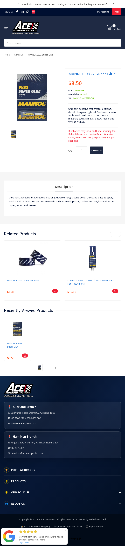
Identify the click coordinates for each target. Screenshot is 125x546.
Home (7, 54)
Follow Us (8, 11)
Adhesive (18, 54)
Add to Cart (97, 150)
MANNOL (80, 90)
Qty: (70, 150)
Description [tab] (64, 186)
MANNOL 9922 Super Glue (15, 345)
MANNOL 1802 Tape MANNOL (23, 280)
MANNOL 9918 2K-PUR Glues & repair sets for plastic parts (90, 282)
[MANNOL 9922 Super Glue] (13, 134)
